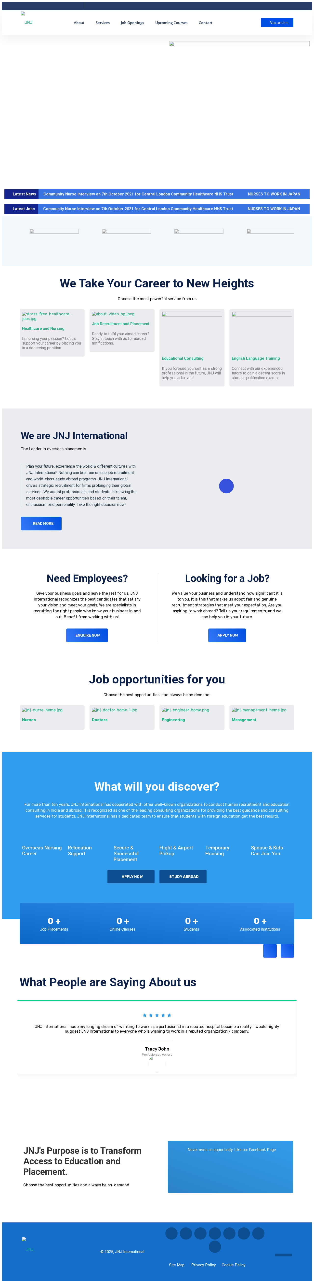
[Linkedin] (200, 1233)
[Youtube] (63, 6)
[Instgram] (49, 6)
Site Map (176, 1265)
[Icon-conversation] (186, 1233)
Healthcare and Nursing (43, 328)
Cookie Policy (234, 1265)
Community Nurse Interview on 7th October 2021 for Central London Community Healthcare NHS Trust (138, 194)
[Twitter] (42, 6)
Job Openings (132, 22)
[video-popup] (226, 486)
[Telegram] (70, 6)
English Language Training (256, 358)
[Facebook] (28, 6)
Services (103, 22)
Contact (205, 22)
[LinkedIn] (56, 6)
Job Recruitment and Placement (120, 323)
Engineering (173, 720)
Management (244, 720)
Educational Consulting (183, 358)
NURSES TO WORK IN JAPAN (274, 194)
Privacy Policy (203, 1265)
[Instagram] (244, 1233)
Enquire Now (88, 635)
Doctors (99, 720)
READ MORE (43, 523)
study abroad (184, 876)
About (79, 22)
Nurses (29, 720)
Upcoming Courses (171, 22)
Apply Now (228, 635)
